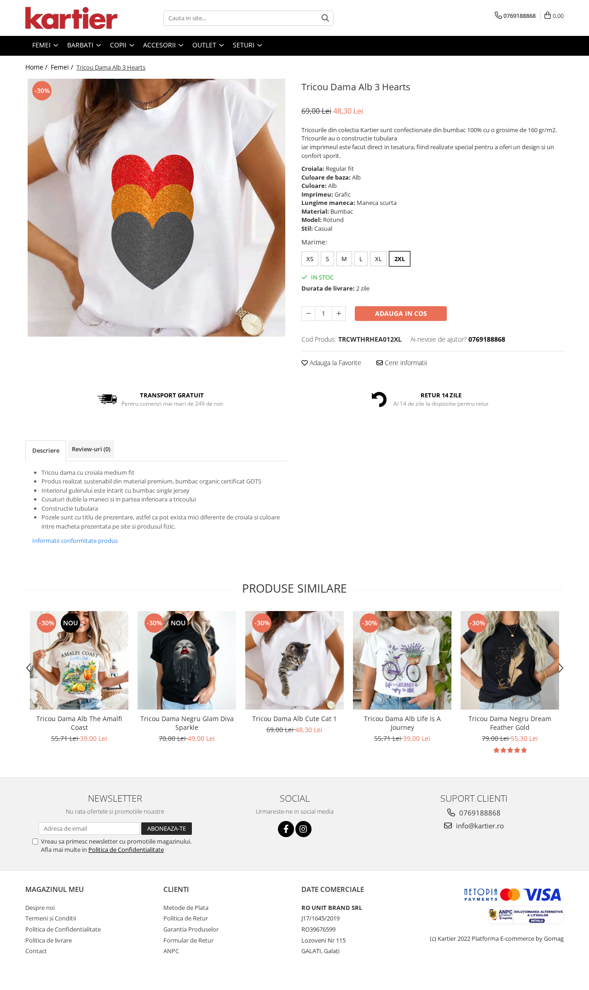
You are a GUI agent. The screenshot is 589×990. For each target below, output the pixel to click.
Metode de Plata (185, 907)
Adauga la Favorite (334, 362)
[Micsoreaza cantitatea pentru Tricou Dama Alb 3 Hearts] (308, 313)
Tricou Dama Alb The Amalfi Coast (79, 723)
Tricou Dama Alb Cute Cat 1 (294, 718)
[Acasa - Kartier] (71, 18)
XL (378, 259)
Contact (36, 951)
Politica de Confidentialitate (126, 849)
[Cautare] (325, 18)
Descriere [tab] (45, 450)
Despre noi (40, 907)
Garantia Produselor (191, 929)
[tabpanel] (156, 208)
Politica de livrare (48, 940)
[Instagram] (303, 829)
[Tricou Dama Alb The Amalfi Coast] (79, 660)
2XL (399, 259)
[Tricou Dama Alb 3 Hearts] (156, 208)
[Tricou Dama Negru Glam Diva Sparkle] (187, 660)
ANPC (171, 951)
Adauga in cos (401, 313)
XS (309, 259)
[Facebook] (286, 829)
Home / (37, 67)
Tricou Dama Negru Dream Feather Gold (509, 723)
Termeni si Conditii (50, 918)
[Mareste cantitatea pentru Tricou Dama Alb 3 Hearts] (339, 313)
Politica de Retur (185, 918)
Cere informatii (405, 362)
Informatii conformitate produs (75, 540)
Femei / (63, 67)
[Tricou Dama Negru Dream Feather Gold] (510, 660)
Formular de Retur (188, 940)
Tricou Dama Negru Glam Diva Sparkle (187, 723)
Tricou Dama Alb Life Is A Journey (402, 723)
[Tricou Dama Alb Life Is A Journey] (402, 660)
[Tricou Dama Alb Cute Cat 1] (294, 660)
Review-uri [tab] (91, 449)
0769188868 (479, 812)
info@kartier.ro (479, 825)
